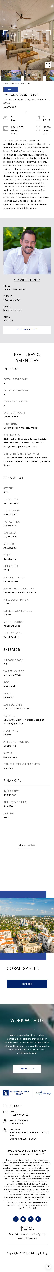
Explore (27, 984)
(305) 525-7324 (11, 299)
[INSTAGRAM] (16, 1219)
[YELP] (31, 1219)
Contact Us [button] (27, 1068)
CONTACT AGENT (27, 329)
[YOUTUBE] (23, 1219)
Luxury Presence (27, 1238)
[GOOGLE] (38, 1219)
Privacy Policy (38, 1253)
